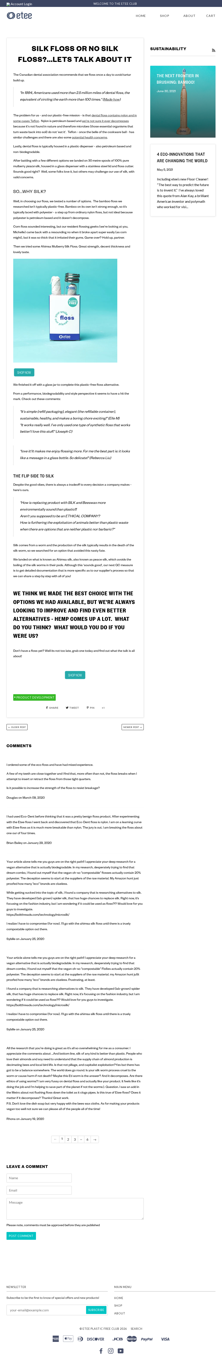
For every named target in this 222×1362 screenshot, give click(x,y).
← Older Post (17, 727)
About (189, 16)
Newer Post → (132, 727)
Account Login (21, 4)
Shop (164, 16)
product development (35, 697)
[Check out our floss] (24, 373)
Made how (111, 100)
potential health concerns (89, 138)
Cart (210, 16)
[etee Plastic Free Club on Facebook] (101, 1352)
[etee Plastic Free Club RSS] (213, 51)
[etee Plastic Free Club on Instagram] (111, 1352)
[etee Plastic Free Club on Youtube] (121, 1352)
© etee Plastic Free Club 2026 (103, 1328)
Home (141, 16)
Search (136, 1328)
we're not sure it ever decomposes (105, 121)
